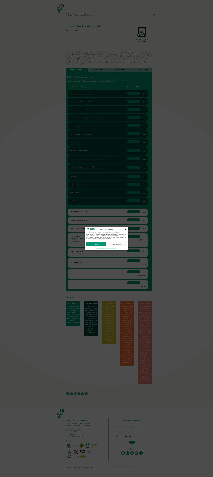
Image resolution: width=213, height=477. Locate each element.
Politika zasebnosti (111, 248)
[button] (126, 229)
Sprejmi (96, 244)
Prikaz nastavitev (117, 244)
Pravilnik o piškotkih (101, 248)
